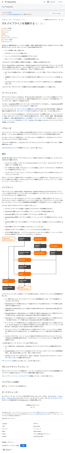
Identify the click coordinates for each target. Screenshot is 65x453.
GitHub (3, 431)
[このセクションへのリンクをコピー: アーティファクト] (18, 93)
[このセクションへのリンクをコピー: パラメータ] (13, 128)
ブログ (3, 426)
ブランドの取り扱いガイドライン (41, 434)
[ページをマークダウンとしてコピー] (41, 23)
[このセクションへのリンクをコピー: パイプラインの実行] (20, 382)
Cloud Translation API (14, 14)
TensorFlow (4, 19)
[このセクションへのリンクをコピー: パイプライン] (14, 188)
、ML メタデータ (18, 109)
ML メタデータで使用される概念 (26, 111)
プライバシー (11, 442)
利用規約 (4, 442)
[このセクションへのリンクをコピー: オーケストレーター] (20, 392)
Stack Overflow (37, 431)
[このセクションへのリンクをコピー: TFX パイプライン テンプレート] (30, 367)
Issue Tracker (36, 426)
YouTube (4, 436)
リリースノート (37, 428)
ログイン (61, 2)
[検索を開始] (45, 2)
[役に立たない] (62, 20)
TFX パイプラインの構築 (9, 361)
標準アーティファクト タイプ (38, 118)
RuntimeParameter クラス (9, 148)
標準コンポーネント (34, 177)
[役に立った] (59, 20)
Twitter (4, 434)
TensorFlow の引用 (38, 436)
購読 (23, 445)
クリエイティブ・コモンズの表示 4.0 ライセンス (35, 412)
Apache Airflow (52, 396)
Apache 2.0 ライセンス (12, 414)
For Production (7, 7)
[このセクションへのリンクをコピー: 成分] (7, 154)
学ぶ (10, 19)
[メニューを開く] (2, 2)
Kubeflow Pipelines (12, 398)
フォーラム (4, 428)
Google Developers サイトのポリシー (44, 414)
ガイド (23, 19)
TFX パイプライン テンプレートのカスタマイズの (16, 376)
